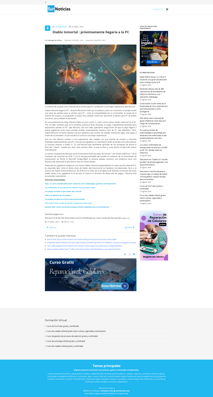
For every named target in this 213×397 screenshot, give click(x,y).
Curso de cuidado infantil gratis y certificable (64, 346)
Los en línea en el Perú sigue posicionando (65, 199)
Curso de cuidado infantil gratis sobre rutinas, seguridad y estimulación (76, 331)
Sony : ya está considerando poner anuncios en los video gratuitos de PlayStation (80, 184)
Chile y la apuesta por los (58, 195)
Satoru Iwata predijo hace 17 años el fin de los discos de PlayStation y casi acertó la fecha (83, 249)
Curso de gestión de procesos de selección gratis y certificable (72, 336)
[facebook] (45, 2)
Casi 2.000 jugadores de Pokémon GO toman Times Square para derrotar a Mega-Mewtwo (84, 246)
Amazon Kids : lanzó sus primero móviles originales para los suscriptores (77, 207)
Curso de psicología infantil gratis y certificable (65, 341)
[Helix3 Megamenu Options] (167, 9)
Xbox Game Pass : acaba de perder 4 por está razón (68, 203)
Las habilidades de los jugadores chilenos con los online (70, 187)
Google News (122, 393)
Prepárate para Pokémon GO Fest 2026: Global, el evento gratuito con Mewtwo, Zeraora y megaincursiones (91, 242)
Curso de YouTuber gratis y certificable (62, 326)
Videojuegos (61, 26)
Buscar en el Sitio (106, 388)
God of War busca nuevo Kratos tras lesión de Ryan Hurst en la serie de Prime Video (82, 239)
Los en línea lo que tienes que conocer (63, 191)
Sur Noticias (158, 9)
